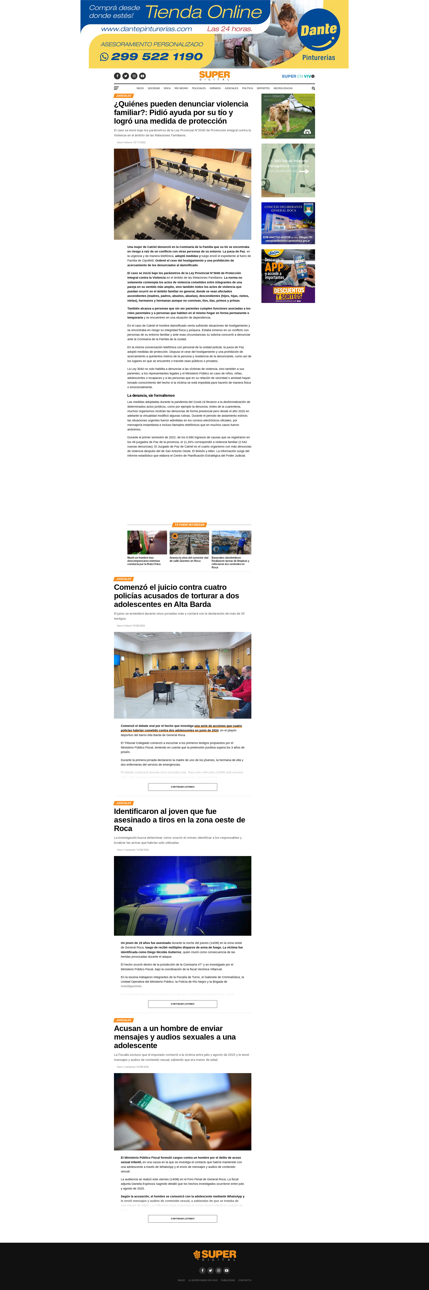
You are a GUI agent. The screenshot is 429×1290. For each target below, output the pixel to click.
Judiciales (231, 88)
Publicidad (228, 1280)
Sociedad (154, 88)
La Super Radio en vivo (203, 1280)
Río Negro (181, 88)
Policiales (199, 88)
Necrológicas (283, 88)
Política (247, 88)
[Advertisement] (189, 494)
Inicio (140, 88)
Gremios (215, 88)
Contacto (244, 1280)
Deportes (263, 88)
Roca (167, 88)
